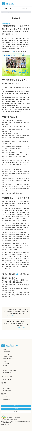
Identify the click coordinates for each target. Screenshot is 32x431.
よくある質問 (6, 363)
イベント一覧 (24, 8)
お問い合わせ (16, 412)
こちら (12, 51)
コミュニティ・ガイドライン (9, 370)
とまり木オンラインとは (8, 358)
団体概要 (5, 386)
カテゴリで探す (8, 8)
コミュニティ (6, 361)
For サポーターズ (7, 379)
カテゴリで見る (6, 352)
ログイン (16, 406)
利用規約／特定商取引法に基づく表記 (11, 368)
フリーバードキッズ (7, 397)
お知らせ (5, 365)
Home (4, 349)
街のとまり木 (6, 399)
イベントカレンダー (7, 356)
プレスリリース (6, 390)
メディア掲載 (6, 388)
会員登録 (16, 409)
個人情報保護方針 (7, 372)
